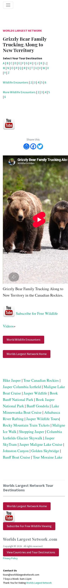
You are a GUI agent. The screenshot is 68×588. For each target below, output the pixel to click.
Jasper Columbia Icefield (22, 386)
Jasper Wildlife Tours (42, 418)
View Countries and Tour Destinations (31, 552)
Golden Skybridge (45, 450)
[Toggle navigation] (8, 5)
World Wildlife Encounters (23, 339)
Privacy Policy (10, 558)
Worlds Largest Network (22, 30)
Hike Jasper (12, 380)
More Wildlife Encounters (19, 92)
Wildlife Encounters (15, 82)
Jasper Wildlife (35, 393)
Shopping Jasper (31, 431)
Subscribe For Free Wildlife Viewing (29, 526)
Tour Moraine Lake (47, 457)
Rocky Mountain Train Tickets (26, 425)
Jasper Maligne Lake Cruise (40, 444)
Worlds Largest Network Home (27, 354)
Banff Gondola (38, 405)
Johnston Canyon (16, 450)
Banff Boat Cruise (16, 457)
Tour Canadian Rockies (41, 380)
